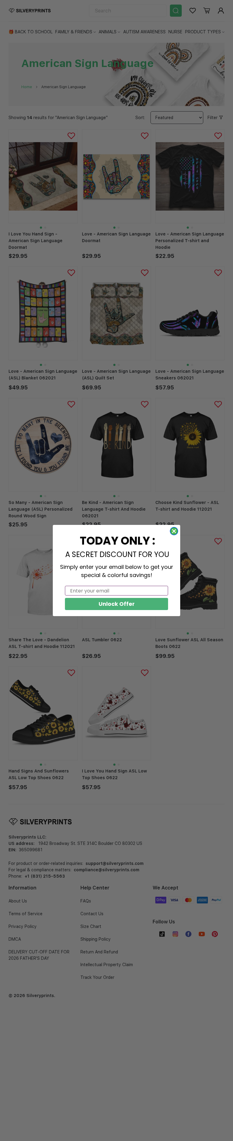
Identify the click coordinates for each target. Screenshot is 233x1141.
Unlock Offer (117, 604)
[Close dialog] (174, 531)
